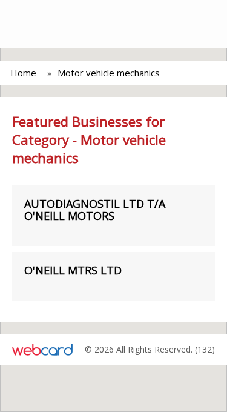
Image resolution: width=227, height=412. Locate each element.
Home (23, 73)
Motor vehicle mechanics (109, 73)
